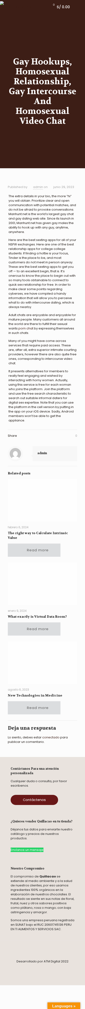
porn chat (25, 328)
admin (38, 187)
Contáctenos (34, 799)
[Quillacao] (15, 7)
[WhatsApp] (33, 968)
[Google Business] (61, 968)
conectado (51, 737)
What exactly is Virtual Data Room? (37, 616)
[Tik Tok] (40, 968)
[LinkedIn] (54, 968)
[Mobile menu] (79, 7)
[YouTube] (67, 968)
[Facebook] (17, 968)
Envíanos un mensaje (27, 850)
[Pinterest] (46, 968)
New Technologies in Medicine (35, 695)
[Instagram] (25, 968)
